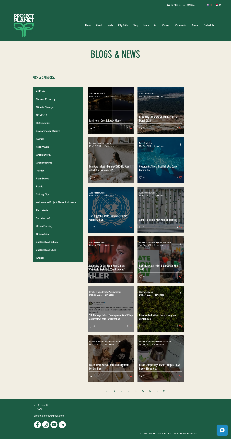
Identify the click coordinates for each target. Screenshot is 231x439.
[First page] (107, 391)
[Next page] (157, 391)
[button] (98, 25)
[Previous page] (114, 391)
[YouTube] (53, 424)
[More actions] (132, 95)
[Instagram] (45, 424)
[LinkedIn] (62, 424)
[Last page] (164, 391)
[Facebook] (37, 424)
